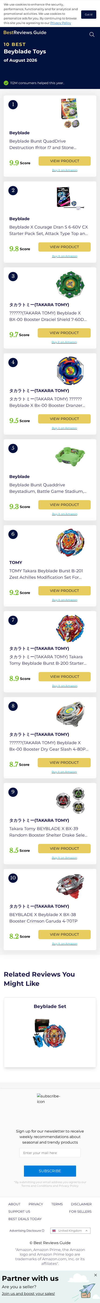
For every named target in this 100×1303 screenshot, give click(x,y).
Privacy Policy (60, 23)
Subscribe (50, 1171)
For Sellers (80, 1211)
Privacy (36, 1204)
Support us (19, 1211)
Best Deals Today (25, 1219)
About (14, 1204)
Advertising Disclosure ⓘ (27, 1230)
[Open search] (92, 34)
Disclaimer (81, 1204)
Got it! (89, 14)
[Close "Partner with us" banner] (95, 1275)
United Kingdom (70, 1230)
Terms (57, 1204)
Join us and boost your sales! (28, 1293)
